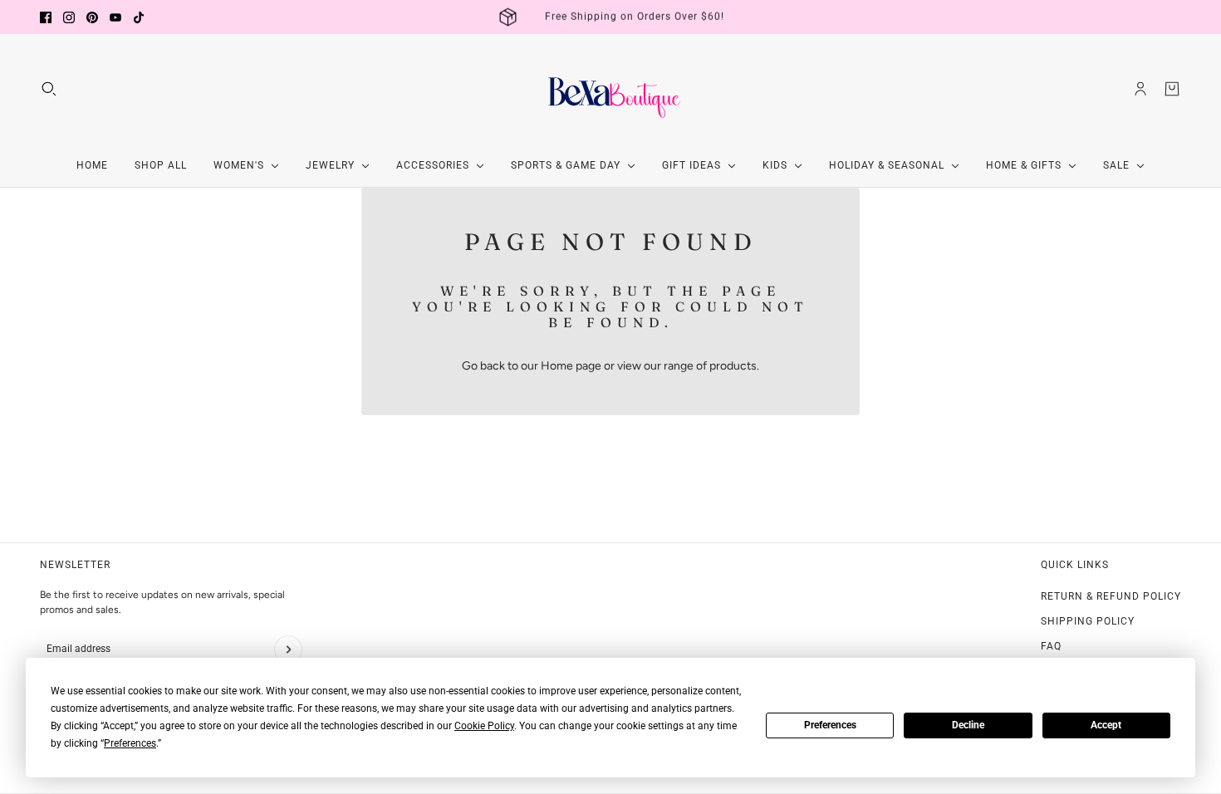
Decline (968, 725)
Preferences (830, 725)
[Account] (1140, 89)
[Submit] (288, 649)
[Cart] (1172, 89)
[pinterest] (92, 17)
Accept (1106, 725)
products (733, 366)
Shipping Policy (1088, 621)
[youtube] (115, 17)
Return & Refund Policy (1111, 596)
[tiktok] (139, 17)
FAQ (1051, 646)
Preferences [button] (130, 743)
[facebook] (46, 17)
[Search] (49, 89)
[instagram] (69, 17)
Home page (571, 366)
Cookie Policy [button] (484, 726)
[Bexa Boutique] (610, 88)
